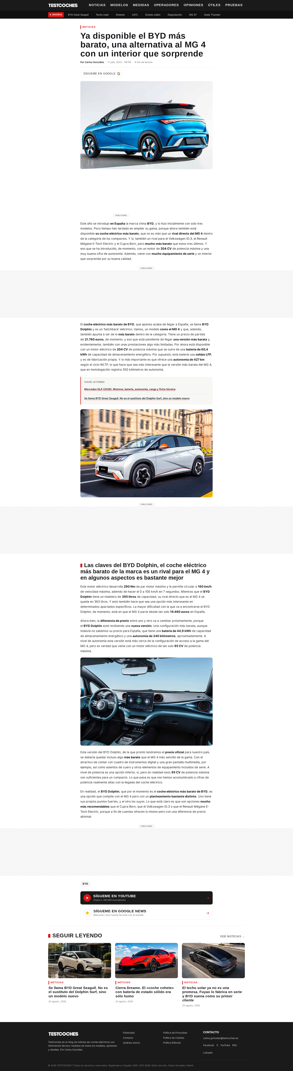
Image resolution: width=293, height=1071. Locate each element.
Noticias (97, 5)
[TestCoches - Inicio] (63, 5)
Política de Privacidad (175, 1032)
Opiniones (193, 5)
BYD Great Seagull (78, 14)
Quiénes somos (131, 1042)
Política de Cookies (173, 1037)
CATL (135, 14)
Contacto (128, 1037)
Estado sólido (152, 14)
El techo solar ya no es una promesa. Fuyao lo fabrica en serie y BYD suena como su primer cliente (212, 994)
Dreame (120, 14)
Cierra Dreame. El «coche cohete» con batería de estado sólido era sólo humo (144, 992)
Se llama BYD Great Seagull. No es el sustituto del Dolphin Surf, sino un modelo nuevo (78, 992)
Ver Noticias (232, 936)
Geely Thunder (212, 14)
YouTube (225, 1045)
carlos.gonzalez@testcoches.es (220, 1038)
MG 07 (193, 14)
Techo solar (102, 14)
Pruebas (234, 5)
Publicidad (129, 1032)
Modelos (119, 5)
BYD (85, 883)
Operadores (166, 5)
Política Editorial (172, 1042)
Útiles (214, 5)
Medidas (141, 5)
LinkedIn (208, 1052)
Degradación (175, 14)
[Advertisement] (154, 195)
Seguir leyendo (77, 935)
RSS (234, 1045)
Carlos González (94, 62)
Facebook (208, 1045)
